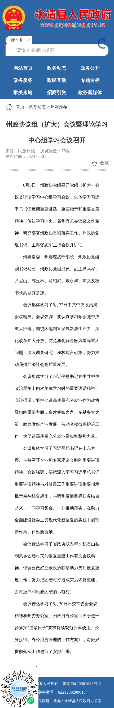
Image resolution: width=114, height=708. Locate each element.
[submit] (101, 44)
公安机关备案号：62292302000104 (57, 692)
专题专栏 (90, 80)
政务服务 (23, 80)
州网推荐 (58, 106)
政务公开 (90, 68)
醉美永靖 (23, 92)
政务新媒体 (90, 92)
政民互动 (56, 80)
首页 (20, 106)
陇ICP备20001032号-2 (81, 683)
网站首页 (23, 68)
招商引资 (56, 92)
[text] (57, 50)
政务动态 (56, 68)
